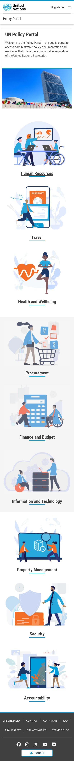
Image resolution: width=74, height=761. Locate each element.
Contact (31, 720)
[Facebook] (20, 744)
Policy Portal (12, 18)
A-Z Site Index (11, 720)
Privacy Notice (36, 730)
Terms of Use (60, 730)
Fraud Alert (13, 730)
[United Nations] (14, 7)
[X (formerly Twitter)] (36, 744)
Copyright (50, 720)
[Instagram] (27, 744)
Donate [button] (39, 753)
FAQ (65, 720)
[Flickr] (53, 744)
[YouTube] (45, 744)
